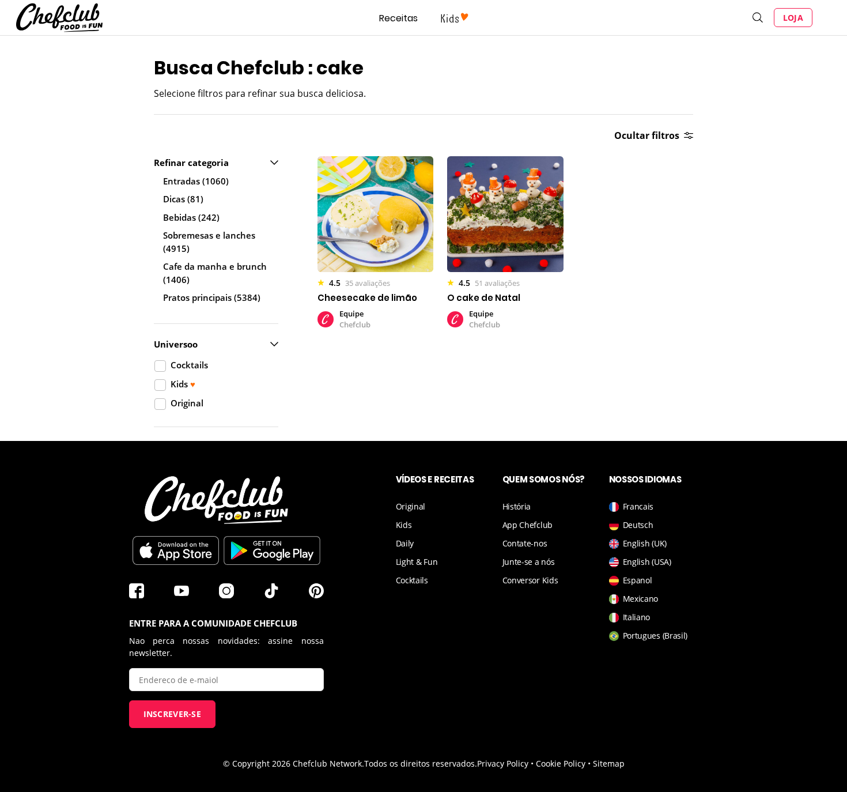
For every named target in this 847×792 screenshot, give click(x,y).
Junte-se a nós (528, 561)
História (516, 506)
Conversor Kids (530, 580)
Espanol (637, 580)
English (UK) (645, 543)
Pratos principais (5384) (211, 297)
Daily (405, 543)
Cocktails (412, 580)
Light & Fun (417, 561)
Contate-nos (524, 543)
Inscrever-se (172, 713)
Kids (404, 524)
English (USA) (647, 561)
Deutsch (638, 524)
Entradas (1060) (196, 181)
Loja (793, 17)
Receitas (398, 18)
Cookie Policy (560, 763)
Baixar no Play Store (272, 550)
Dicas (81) (183, 199)
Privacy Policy (502, 763)
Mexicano (641, 598)
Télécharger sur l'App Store (176, 550)
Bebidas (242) (191, 217)
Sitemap (609, 763)
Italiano (637, 617)
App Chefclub (527, 524)
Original (411, 506)
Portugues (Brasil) (655, 635)
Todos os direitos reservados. (420, 763)
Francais (638, 506)
